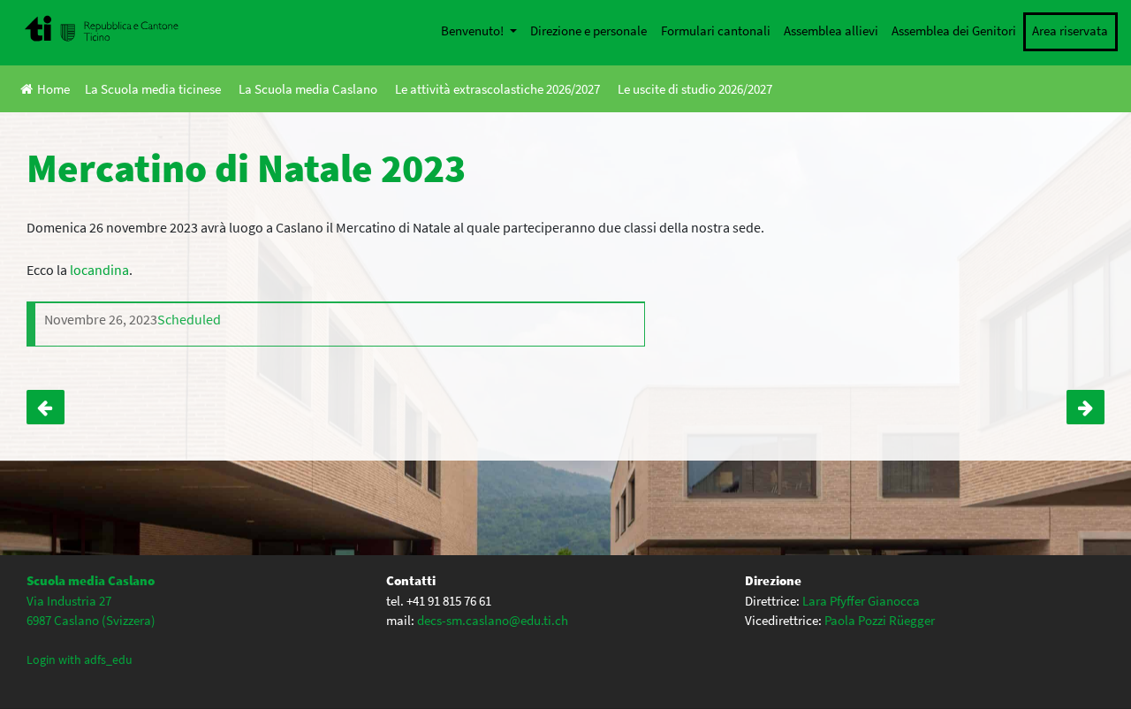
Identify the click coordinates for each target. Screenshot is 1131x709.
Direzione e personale (588, 30)
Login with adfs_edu (80, 659)
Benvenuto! (473, 30)
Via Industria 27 (69, 600)
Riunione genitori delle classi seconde (1085, 407)
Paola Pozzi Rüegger (879, 620)
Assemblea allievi (831, 30)
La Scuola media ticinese (153, 88)
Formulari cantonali (715, 30)
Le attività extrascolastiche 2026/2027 (497, 88)
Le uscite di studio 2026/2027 (695, 88)
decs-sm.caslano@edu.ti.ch (492, 620)
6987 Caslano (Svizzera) (91, 620)
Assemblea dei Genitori (954, 30)
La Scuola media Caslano (308, 88)
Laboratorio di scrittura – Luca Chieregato (46, 407)
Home (53, 88)
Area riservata (1070, 30)
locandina (99, 269)
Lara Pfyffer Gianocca (861, 600)
